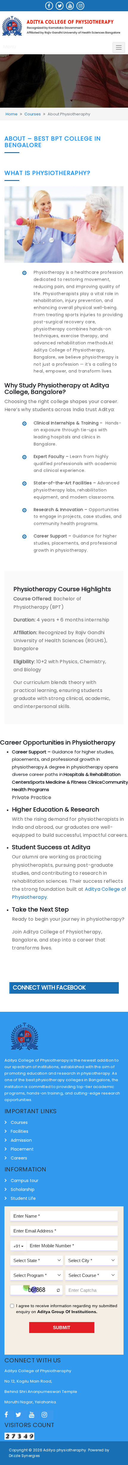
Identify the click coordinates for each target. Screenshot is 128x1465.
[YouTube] (34, 1415)
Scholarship (23, 1189)
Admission (21, 1140)
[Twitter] (21, 1415)
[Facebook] (9, 1415)
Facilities (19, 1131)
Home (12, 114)
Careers (19, 1158)
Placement (22, 1149)
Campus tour (24, 1181)
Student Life (23, 1198)
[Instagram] (47, 1415)
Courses (32, 114)
